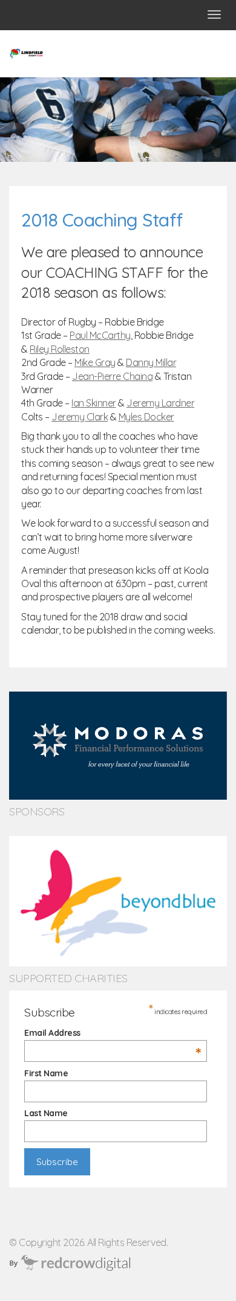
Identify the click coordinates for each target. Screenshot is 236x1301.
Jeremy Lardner (160, 403)
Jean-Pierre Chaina (112, 376)
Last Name (46, 1113)
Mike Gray (95, 362)
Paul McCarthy (100, 335)
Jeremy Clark (79, 417)
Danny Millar (151, 362)
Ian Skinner (93, 403)
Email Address (112, 1032)
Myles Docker (146, 417)
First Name (46, 1073)
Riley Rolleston (60, 349)
